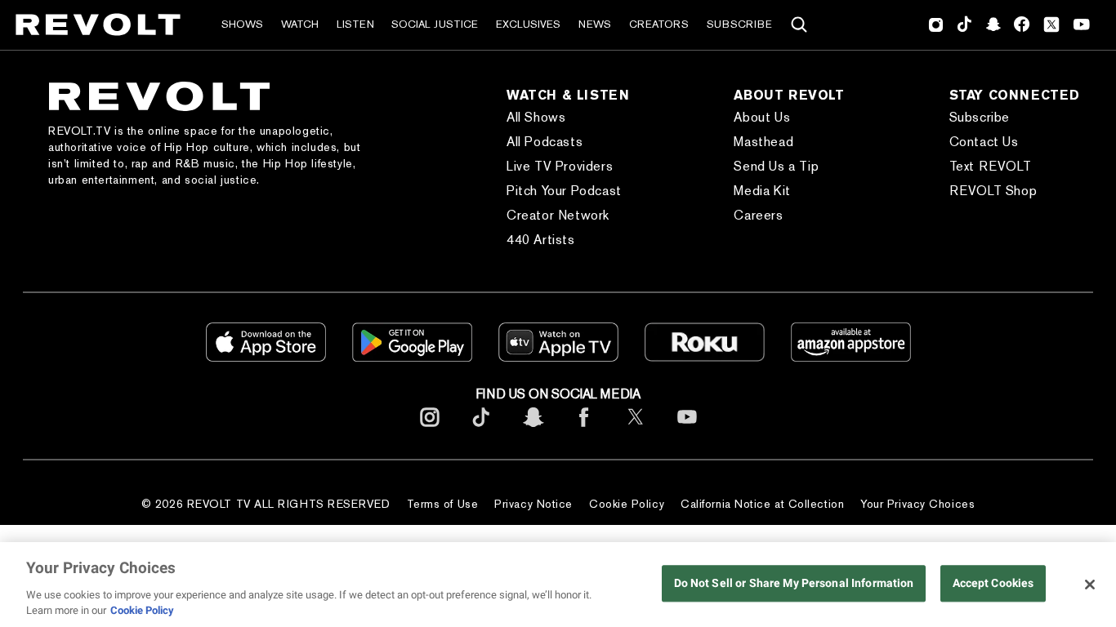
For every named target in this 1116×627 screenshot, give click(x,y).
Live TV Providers (560, 166)
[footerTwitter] (635, 429)
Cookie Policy (626, 503)
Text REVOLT (990, 166)
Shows (242, 24)
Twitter (1051, 24)
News (594, 24)
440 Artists (541, 239)
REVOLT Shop (993, 190)
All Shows (536, 117)
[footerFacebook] (584, 429)
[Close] (1090, 585)
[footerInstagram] (429, 429)
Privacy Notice (533, 503)
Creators (659, 24)
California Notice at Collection (762, 503)
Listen (355, 24)
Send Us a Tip (776, 166)
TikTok (964, 24)
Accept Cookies (993, 583)
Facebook (1021, 24)
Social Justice (434, 24)
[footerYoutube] (687, 429)
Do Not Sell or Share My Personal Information (794, 583)
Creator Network (558, 215)
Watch (300, 24)
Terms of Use (443, 503)
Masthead (763, 141)
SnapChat (993, 24)
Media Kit (762, 190)
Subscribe (739, 24)
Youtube (1082, 26)
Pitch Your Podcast (564, 190)
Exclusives (528, 24)
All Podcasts (545, 141)
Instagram (936, 24)
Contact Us (984, 141)
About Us (762, 117)
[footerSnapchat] (532, 429)
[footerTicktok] (481, 429)
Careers (758, 215)
